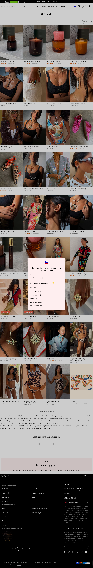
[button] (61, 261)
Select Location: (35, 275)
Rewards (10, 561)
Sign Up (3, 561)
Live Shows (18, 561)
